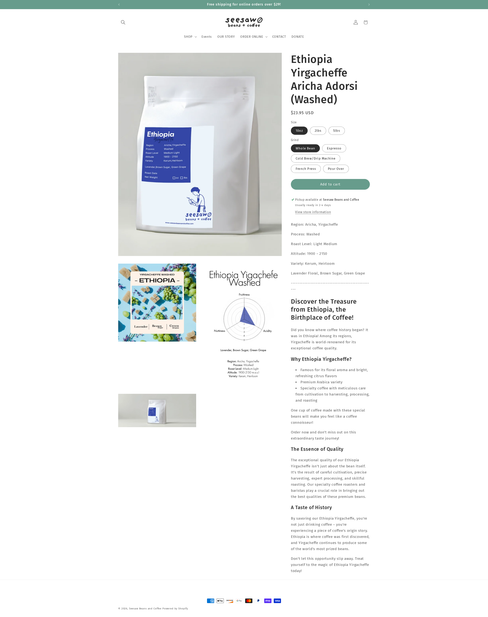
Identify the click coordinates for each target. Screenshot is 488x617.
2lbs (318, 130)
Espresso (334, 148)
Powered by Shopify (175, 608)
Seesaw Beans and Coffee (145, 608)
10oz (299, 130)
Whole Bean (305, 148)
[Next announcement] (369, 4)
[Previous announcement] (119, 4)
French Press (306, 169)
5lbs (336, 130)
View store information (313, 212)
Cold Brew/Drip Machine (316, 158)
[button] (123, 22)
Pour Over (336, 169)
